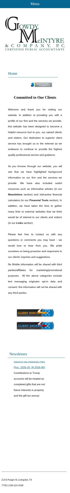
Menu (35, 4)
